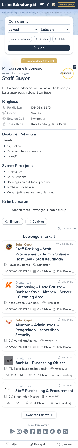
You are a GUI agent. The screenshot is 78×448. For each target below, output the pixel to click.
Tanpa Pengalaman (20, 39)
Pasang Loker (66, 4)
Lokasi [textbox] (14, 29)
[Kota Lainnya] (47, 4)
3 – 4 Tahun (61, 39)
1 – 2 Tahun (42, 39)
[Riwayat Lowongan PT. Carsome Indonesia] (67, 80)
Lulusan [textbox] (47, 29)
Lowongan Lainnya (36, 414)
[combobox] (23, 30)
